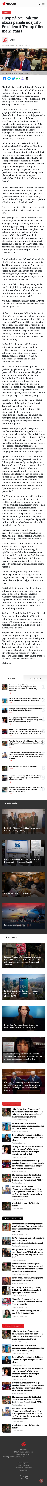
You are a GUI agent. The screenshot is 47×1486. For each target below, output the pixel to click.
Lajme (6, 12)
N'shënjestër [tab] (35, 679)
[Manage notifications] (41, 1481)
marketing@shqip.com (17, 1457)
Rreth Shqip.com (23, 1463)
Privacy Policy (23, 1470)
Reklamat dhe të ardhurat (23, 1468)
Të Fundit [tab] (12, 679)
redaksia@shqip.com (23, 1454)
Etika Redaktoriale (23, 1465)
